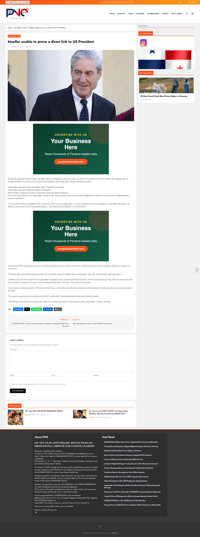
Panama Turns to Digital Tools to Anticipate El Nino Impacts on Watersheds (132, 505)
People (165, 13)
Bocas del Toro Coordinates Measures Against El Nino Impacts (114, 2)
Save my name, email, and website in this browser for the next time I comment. (39, 384)
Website (96, 375)
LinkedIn (48, 309)
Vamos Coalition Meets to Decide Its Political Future (123, 459)
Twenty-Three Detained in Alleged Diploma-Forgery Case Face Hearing (131, 446)
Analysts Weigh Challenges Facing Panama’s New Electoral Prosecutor (131, 464)
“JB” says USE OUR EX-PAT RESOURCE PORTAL (44, 411)
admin (93, 417)
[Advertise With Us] (71, 149)
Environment (153, 13)
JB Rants (121, 13)
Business (140, 13)
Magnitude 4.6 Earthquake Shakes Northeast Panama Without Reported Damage (132, 486)
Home (112, 13)
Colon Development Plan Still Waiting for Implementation (125, 481)
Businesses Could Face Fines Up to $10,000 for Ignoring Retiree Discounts (132, 492)
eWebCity (115, 533)
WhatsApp (37, 309)
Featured (153, 91)
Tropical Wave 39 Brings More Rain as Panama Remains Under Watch (131, 496)
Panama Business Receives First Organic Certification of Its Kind (128, 468)
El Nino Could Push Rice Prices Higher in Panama (122, 451)
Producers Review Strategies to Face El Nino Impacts (124, 472)
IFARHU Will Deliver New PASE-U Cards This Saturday (125, 500)
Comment (14, 349)
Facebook (19, 309)
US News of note (14, 36)
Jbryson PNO (31, 415)
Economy (144, 91)
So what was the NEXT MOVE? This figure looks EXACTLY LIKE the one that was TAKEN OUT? (108, 412)
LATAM (130, 13)
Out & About (176, 13)
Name (13, 375)
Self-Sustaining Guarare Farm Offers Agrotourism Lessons (126, 477)
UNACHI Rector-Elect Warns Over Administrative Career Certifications (131, 442)
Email (59, 309)
